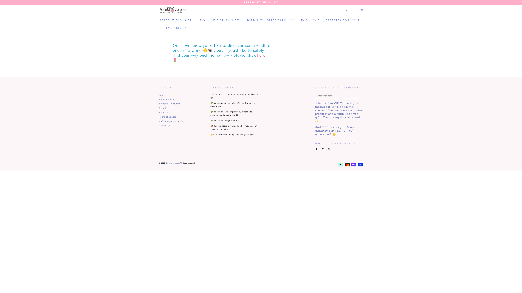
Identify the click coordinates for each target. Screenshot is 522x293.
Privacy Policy (166, 99)
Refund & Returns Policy (172, 121)
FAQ (161, 95)
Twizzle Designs (172, 163)
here (261, 55)
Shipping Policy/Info (169, 104)
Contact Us (165, 126)
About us (163, 112)
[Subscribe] (361, 96)
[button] (347, 10)
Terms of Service (167, 117)
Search (163, 108)
